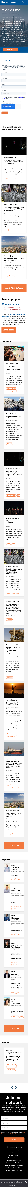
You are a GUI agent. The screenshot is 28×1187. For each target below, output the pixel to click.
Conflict (6, 230)
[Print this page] (12, 1087)
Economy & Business (11, 388)
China (18, 992)
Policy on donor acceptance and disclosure (14, 1165)
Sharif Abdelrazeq (15, 889)
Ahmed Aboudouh (15, 975)
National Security (16, 964)
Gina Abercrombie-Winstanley (16, 945)
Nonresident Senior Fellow (17, 871)
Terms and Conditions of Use (11, 1133)
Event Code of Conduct (10, 1170)
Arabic (18, 879)
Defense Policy (10, 677)
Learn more (8, 330)
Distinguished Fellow (16, 949)
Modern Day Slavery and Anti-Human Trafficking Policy (14, 1167)
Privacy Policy (10, 1155)
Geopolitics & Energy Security (13, 787)
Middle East (11, 275)
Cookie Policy (17, 1155)
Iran (13, 543)
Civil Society (9, 443)
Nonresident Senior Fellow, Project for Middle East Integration (17, 923)
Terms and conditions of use (14, 1157)
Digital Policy (9, 733)
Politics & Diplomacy (11, 622)
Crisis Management (8, 178)
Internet (21, 1016)
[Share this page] (16, 1087)
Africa (13, 879)
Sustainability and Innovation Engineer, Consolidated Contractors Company (17, 894)
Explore (10, 49)
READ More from (14, 288)
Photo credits (19, 1170)
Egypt (16, 178)
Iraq (8, 1064)
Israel (5, 275)
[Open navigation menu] (26, 2)
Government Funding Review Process (14, 1162)
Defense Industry (13, 230)
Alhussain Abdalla (15, 868)
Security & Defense (11, 1069)
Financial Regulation (11, 391)
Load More (14, 845)
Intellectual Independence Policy (14, 1160)
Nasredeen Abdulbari (15, 919)
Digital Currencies (10, 446)
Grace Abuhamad (15, 1003)
